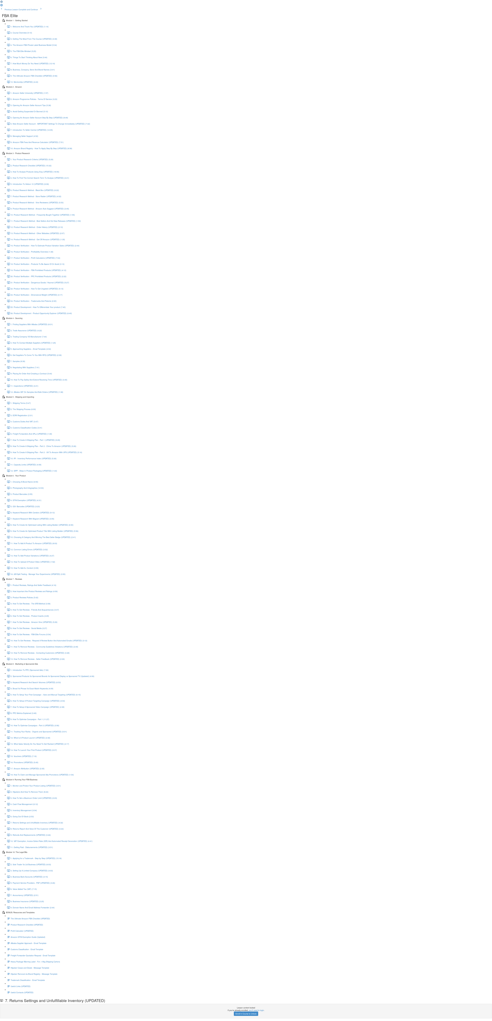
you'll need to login (256, 1010)
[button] (1, 2)
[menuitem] (1, 6)
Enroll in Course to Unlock (246, 1013)
